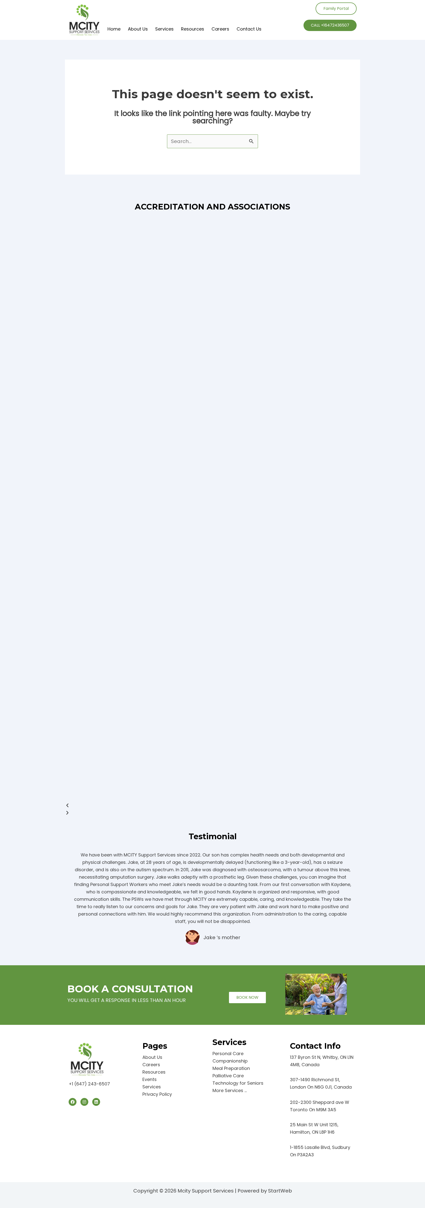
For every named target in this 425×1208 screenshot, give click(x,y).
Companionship (230, 1061)
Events (149, 1079)
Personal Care (227, 1053)
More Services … (229, 1090)
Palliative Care (228, 1076)
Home (114, 29)
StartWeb (280, 1190)
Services (164, 29)
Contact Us (249, 29)
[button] (212, 805)
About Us (138, 29)
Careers (220, 29)
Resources (192, 29)
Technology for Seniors (237, 1083)
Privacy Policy (157, 1094)
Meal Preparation (231, 1068)
